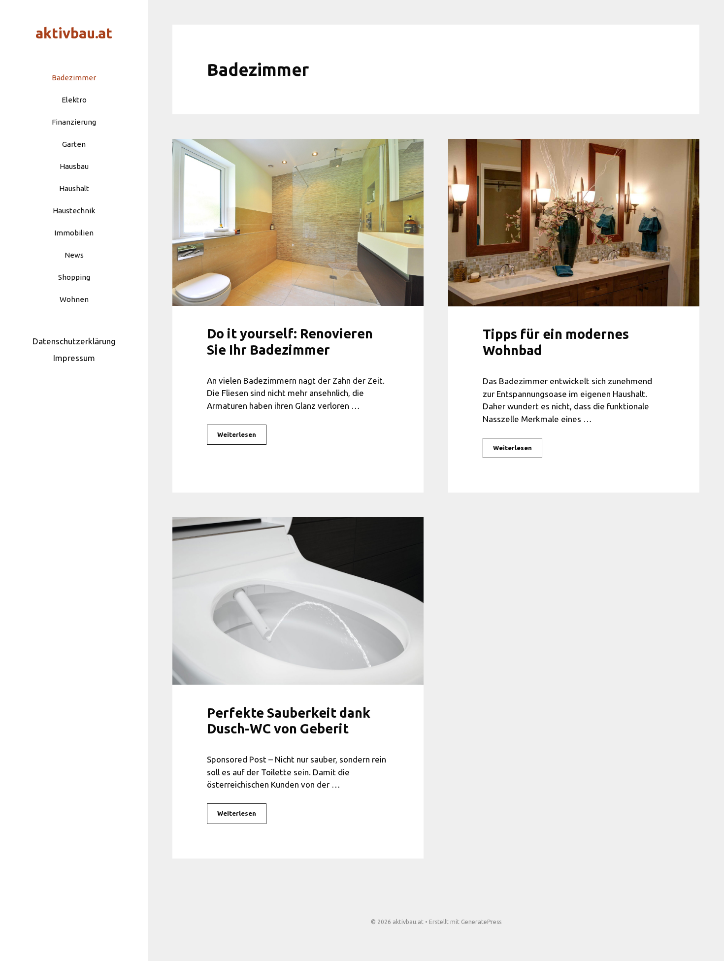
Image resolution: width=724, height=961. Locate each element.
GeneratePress (481, 922)
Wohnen (74, 299)
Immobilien (74, 233)
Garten (74, 144)
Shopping (74, 277)
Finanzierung (74, 122)
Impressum (74, 358)
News (74, 255)
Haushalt (74, 188)
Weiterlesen (236, 434)
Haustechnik (74, 210)
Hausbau (74, 166)
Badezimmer (74, 77)
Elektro (74, 100)
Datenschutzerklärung (74, 341)
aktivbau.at (73, 33)
